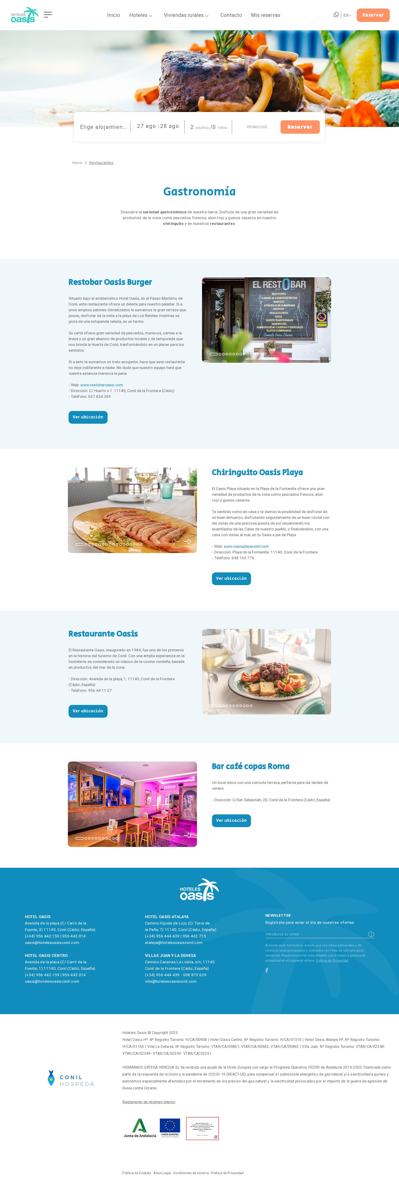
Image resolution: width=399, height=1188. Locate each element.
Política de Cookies (136, 1173)
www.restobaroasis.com (101, 385)
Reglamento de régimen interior (148, 1102)
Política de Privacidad (332, 960)
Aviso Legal (162, 1173)
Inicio (77, 163)
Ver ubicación (88, 417)
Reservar (373, 15)
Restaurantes (101, 162)
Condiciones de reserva (191, 1173)
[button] (213, 354)
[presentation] (309, 351)
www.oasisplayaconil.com (246, 546)
